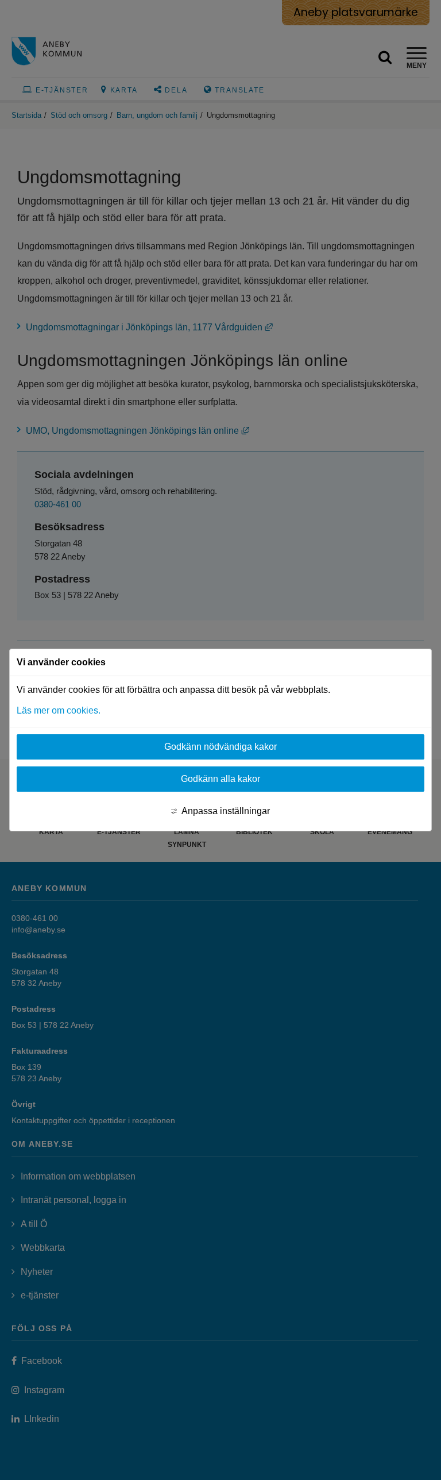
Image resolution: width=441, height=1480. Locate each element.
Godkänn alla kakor (220, 779)
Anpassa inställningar (225, 811)
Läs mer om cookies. (58, 710)
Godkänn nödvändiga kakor (220, 746)
